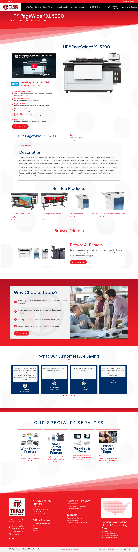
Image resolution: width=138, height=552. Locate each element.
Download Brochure (77, 137)
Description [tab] (25, 145)
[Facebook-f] (9, 539)
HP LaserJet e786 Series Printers (113, 214)
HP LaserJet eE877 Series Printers (83, 214)
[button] (118, 54)
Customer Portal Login (114, 7)
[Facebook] (9, 2)
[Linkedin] (12, 2)
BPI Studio (113, 549)
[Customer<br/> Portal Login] (109, 7)
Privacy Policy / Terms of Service (69, 549)
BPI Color (128, 549)
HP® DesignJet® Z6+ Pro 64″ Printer (22, 215)
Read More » (14, 220)
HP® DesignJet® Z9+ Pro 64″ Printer (52, 215)
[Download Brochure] (71, 134)
